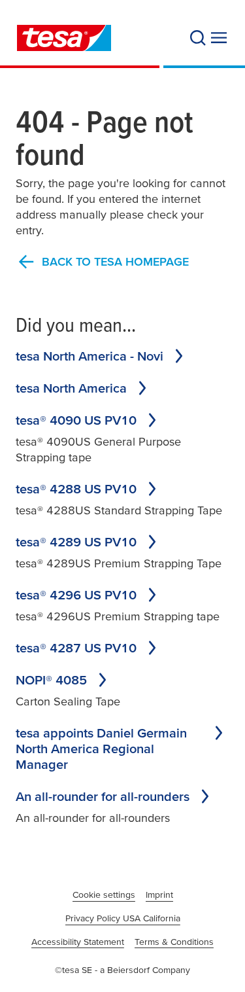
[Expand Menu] (218, 37)
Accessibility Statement (77, 941)
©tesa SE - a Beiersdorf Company (122, 970)
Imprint (159, 894)
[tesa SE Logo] (64, 38)
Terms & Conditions (174, 941)
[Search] (198, 37)
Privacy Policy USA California (122, 918)
